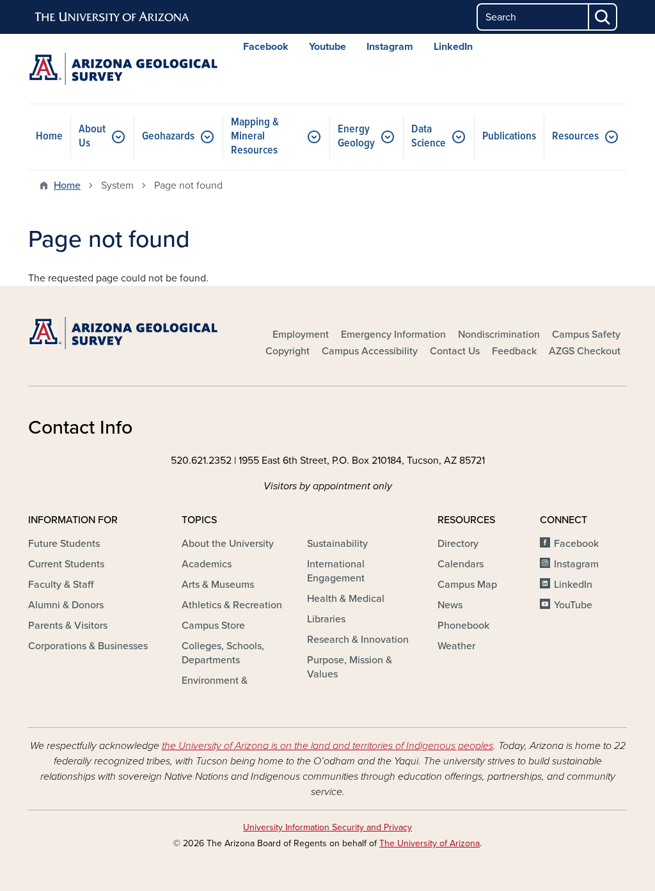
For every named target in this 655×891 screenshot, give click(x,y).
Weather (456, 646)
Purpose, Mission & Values (349, 667)
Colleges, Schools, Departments (223, 653)
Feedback (514, 351)
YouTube (573, 605)
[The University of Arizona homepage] (112, 17)
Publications (509, 136)
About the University (228, 543)
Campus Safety (586, 334)
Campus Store (213, 625)
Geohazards (168, 136)
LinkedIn (453, 46)
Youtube (327, 46)
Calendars (461, 564)
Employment (300, 334)
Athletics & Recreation (232, 605)
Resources (575, 136)
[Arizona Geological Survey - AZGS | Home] (122, 68)
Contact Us (455, 351)
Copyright (287, 351)
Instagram (390, 46)
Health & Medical (345, 598)
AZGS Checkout (584, 351)
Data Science (428, 136)
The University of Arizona (429, 843)
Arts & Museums (218, 584)
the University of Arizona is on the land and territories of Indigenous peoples (327, 745)
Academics (207, 564)
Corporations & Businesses (88, 646)
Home (49, 136)
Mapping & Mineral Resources (255, 136)
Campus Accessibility (370, 351)
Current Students (66, 564)
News (450, 605)
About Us (92, 136)
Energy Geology (356, 136)
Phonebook (463, 625)
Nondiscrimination (499, 334)
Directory (458, 543)
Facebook (265, 46)
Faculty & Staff (60, 584)
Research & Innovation (358, 639)
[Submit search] (603, 17)
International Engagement (336, 571)
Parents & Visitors (67, 625)
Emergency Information (393, 334)
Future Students (64, 543)
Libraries (326, 619)
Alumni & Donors (66, 605)
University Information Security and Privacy (327, 827)
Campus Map (467, 584)
